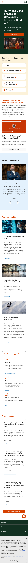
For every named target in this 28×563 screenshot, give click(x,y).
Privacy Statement (19, 556)
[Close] (26, 538)
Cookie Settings (14, 561)
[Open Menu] (25, 2)
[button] (14, 522)
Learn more (14, 198)
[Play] (14, 126)
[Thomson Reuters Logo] (6, 2)
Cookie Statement (9, 556)
